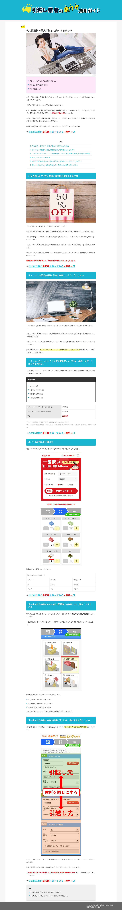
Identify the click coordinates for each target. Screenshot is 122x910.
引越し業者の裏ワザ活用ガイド (104, 905)
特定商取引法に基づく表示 (94, 907)
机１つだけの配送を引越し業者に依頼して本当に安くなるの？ (52, 150)
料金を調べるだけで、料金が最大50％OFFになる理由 (49, 146)
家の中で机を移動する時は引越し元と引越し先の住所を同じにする (54, 165)
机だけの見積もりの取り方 (40, 157)
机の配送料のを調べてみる (51, 132)
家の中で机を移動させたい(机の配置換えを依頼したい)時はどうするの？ (56, 161)
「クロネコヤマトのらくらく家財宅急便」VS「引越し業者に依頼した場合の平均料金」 (61, 153)
